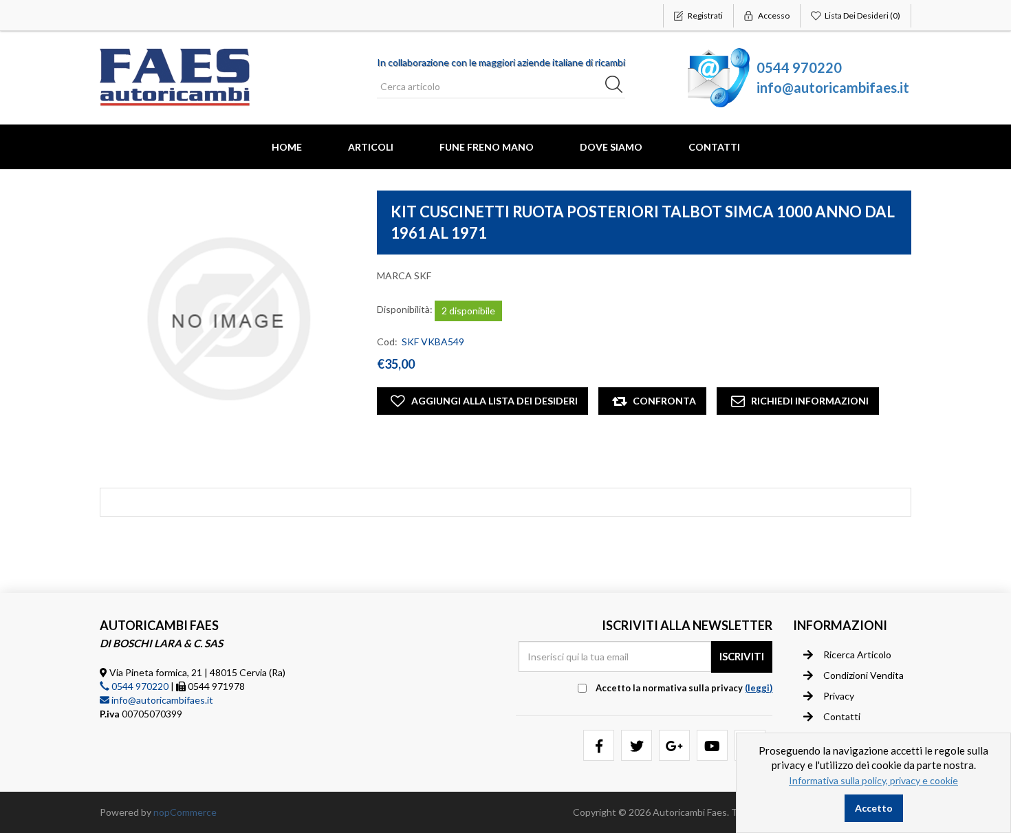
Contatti (714, 147)
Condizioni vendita (863, 675)
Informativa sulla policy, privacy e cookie (873, 780)
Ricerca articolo (857, 654)
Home (287, 147)
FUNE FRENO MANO (486, 147)
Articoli (370, 147)
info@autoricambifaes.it (833, 87)
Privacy (838, 696)
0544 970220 (799, 67)
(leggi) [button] (758, 687)
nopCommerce (185, 812)
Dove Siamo (611, 147)
